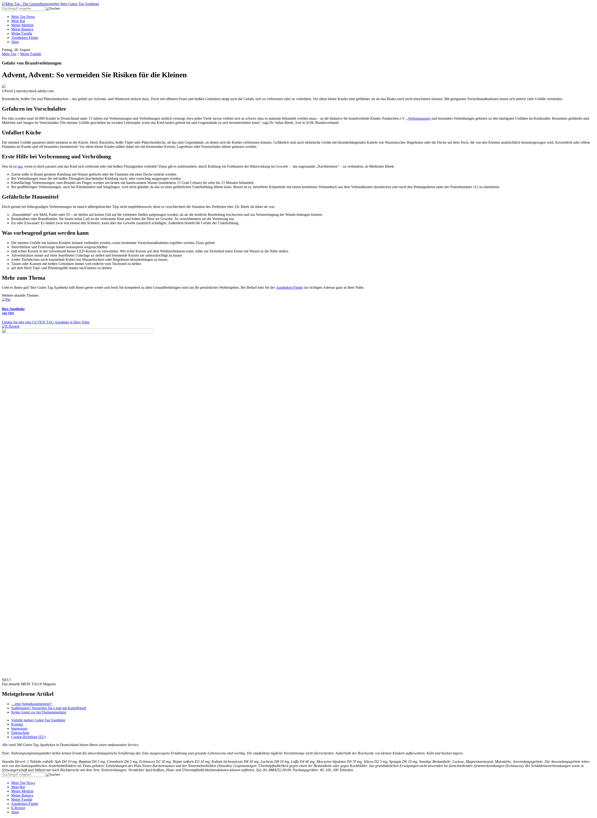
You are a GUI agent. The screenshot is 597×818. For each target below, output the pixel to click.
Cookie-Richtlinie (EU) (28, 737)
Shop (15, 42)
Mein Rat (18, 21)
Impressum (19, 728)
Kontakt (17, 724)
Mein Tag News (23, 17)
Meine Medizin (22, 25)
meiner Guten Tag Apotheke (38, 720)
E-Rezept (18, 808)
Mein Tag (9, 54)
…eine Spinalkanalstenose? (31, 704)
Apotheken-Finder (24, 38)
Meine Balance (22, 29)
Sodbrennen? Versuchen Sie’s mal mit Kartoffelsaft (48, 708)
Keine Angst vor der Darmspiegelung (38, 712)
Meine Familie (21, 33)
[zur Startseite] (50, 4)
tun (20, 166)
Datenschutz (20, 733)
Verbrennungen (419, 118)
